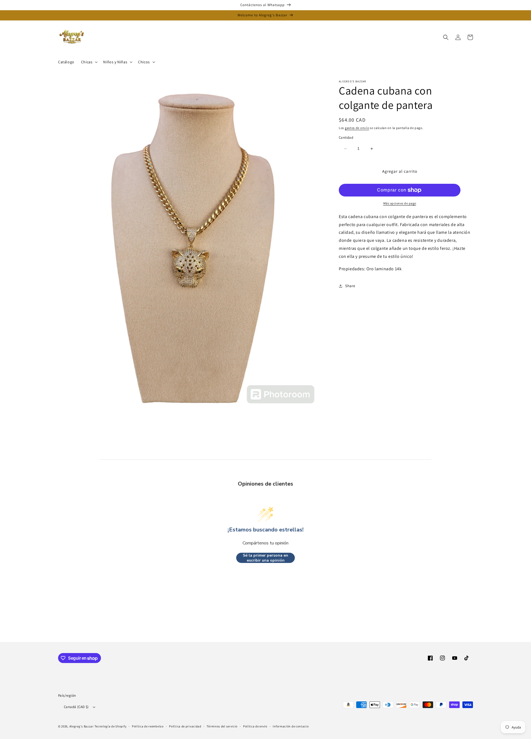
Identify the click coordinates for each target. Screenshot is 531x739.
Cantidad (346, 137)
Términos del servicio (222, 726)
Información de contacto (291, 726)
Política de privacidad (185, 726)
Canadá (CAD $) (76, 706)
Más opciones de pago (399, 203)
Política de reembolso (148, 726)
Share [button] (350, 285)
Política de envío (255, 726)
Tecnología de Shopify (111, 726)
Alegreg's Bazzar (81, 726)
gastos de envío (357, 128)
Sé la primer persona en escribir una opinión (265, 558)
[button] (89, 62)
